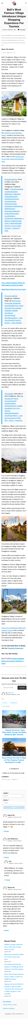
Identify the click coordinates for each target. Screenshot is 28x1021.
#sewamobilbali (9, 305)
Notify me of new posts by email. (14, 773)
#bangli (15, 398)
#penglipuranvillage (10, 318)
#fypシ (18, 408)
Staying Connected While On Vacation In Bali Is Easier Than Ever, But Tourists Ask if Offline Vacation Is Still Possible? (13, 989)
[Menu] (2, 3)
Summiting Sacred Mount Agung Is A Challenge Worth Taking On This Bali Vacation (13, 966)
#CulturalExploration (11, 196)
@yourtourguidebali (10, 296)
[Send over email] (13, 52)
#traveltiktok (8, 408)
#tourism (7, 411)
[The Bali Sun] (14, 3)
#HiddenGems (18, 206)
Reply (6, 831)
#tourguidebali (16, 308)
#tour (16, 305)
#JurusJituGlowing (10, 401)
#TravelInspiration (10, 201)
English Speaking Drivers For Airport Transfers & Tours (12, 661)
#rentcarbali (8, 303)
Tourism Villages (6, 706)
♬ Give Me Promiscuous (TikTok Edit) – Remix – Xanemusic (13, 418)
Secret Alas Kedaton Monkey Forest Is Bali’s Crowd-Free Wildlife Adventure (14, 976)
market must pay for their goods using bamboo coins (12, 159)
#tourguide (7, 308)
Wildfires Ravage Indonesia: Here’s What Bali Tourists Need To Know (13, 947)
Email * (6, 800)
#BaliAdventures (9, 208)
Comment (5, 776)
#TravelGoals (8, 218)
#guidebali (7, 310)
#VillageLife (16, 194)
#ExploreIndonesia (10, 204)
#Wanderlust (8, 206)
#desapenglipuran (10, 406)
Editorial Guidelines (9, 1008)
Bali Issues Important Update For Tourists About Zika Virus (14, 957)
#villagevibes (18, 218)
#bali (13, 301)
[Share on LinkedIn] (10, 52)
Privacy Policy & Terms (10, 1004)
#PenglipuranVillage (16, 189)
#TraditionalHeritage (11, 191)
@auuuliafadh (9, 394)
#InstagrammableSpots (12, 211)
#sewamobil (16, 303)
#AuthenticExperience (11, 199)
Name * (6, 793)
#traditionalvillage (10, 403)
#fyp (14, 408)
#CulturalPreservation (11, 213)
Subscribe (22, 687)
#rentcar (18, 301)
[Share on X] (7, 52)
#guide (21, 305)
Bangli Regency (14, 702)
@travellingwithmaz (10, 179)
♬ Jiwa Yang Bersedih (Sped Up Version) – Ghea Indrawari (13, 320)
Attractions (4, 702)
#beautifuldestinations (11, 413)
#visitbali (19, 406)
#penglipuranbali (9, 315)
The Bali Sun (10, 692)
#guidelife (15, 310)
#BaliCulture (8, 194)
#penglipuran (8, 313)
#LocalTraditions (9, 216)
